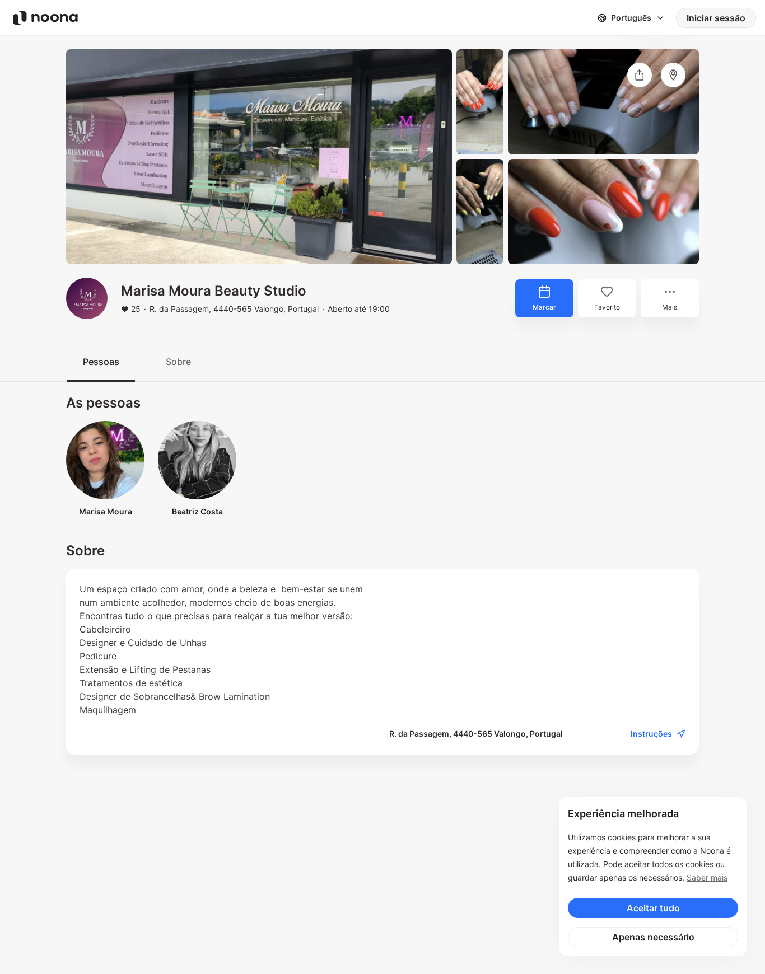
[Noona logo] (45, 18)
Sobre (178, 361)
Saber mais (707, 877)
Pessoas (101, 361)
